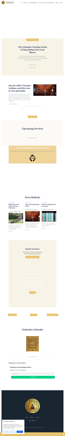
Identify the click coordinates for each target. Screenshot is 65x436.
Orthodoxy (16, 211)
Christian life (12, 211)
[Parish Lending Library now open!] (49, 216)
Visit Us (37, 417)
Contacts (32, 417)
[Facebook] (30, 420)
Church (32, 209)
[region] (13, 427)
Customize (7, 431)
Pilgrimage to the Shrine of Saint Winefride (14, 206)
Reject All (13, 431)
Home (27, 417)
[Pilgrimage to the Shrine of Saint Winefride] (16, 218)
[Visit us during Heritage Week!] (32, 216)
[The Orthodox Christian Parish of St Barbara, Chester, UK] (32, 405)
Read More (11, 231)
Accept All (20, 431)
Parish (19, 211)
